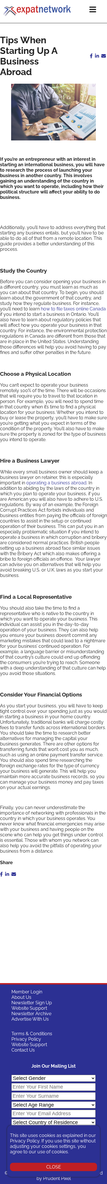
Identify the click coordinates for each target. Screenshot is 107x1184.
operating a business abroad (56, 483)
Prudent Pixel (57, 1178)
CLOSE (53, 1167)
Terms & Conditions (31, 1033)
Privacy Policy (26, 1039)
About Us (21, 997)
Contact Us (23, 1050)
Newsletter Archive (31, 1013)
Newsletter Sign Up (31, 1002)
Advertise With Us (30, 1019)
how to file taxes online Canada (73, 309)
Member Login (26, 992)
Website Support (29, 1008)
